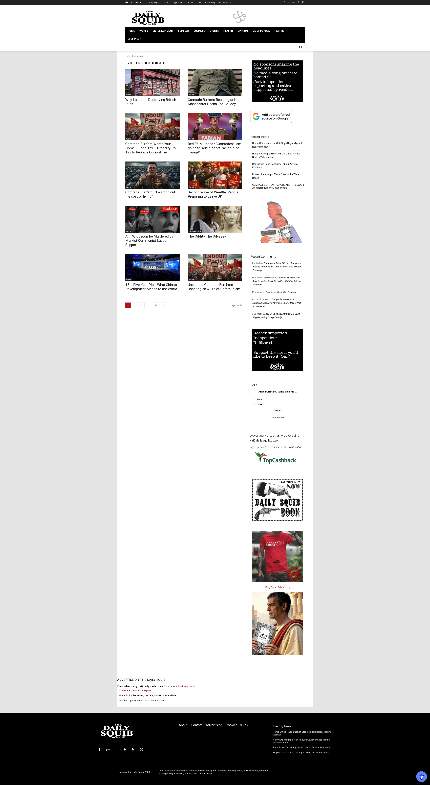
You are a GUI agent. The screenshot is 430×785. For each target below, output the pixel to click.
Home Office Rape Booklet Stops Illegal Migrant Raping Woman (277, 145)
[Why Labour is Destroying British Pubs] (152, 82)
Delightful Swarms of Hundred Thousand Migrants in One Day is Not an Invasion (276, 303)
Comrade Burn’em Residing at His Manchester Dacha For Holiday (214, 102)
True (259, 399)
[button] (301, 47)
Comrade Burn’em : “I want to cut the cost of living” (150, 194)
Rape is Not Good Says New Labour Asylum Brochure (275, 166)
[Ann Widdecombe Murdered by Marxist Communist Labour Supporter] (152, 219)
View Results (277, 417)
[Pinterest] (298, 2)
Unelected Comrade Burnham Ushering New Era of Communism (214, 287)
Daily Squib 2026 (141, 772)
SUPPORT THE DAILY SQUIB (135, 690)
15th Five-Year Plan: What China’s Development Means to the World (151, 287)
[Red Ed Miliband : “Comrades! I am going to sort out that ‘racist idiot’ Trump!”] (215, 126)
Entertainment (195, 231)
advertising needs (185, 686)
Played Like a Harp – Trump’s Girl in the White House (275, 176)
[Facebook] (284, 2)
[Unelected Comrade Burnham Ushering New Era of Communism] (215, 267)
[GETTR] (293, 2)
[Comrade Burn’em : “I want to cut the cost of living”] (152, 175)
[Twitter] (303, 2)
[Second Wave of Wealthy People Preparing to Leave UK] (215, 175)
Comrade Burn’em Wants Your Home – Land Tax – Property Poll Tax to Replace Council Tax (151, 148)
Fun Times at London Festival (281, 291)
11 (156, 305)
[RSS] (133, 750)
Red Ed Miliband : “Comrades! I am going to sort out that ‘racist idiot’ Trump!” (214, 148)
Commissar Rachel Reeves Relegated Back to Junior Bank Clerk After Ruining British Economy (276, 267)
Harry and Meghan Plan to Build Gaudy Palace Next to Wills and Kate (276, 155)
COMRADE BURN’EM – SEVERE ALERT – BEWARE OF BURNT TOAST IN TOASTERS (278, 186)
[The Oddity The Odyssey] (215, 219)
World (128, 95)
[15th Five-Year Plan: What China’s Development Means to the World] (152, 267)
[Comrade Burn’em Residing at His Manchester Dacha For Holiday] (215, 82)
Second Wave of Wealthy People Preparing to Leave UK (213, 194)
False (260, 404)
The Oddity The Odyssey (207, 236)
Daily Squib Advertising (277, 587)
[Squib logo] (152, 17)
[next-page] (163, 305)
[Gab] (289, 2)
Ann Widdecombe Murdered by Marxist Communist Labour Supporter (149, 240)
